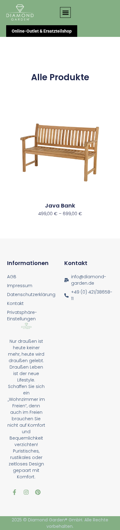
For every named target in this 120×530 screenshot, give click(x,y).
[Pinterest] (38, 492)
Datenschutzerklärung (31, 294)
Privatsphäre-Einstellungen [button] (22, 315)
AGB (11, 277)
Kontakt (15, 303)
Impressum (19, 286)
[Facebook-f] (14, 492)
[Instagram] (26, 492)
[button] (65, 12)
